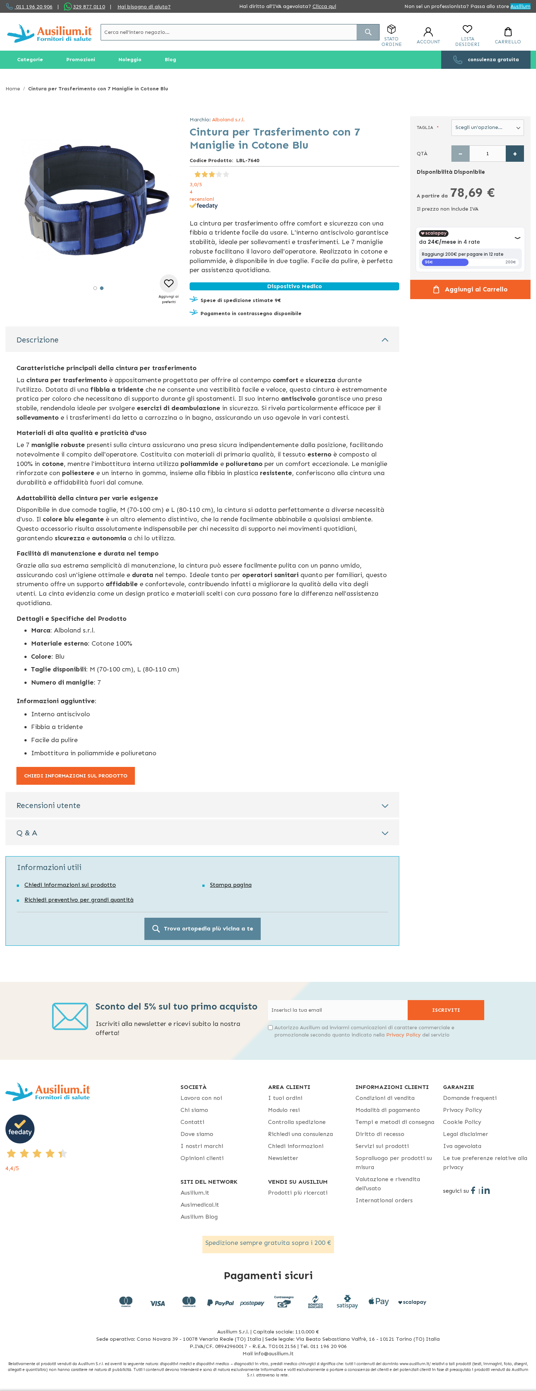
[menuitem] (30, 59)
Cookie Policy (462, 1121)
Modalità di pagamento (388, 1109)
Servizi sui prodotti (382, 1146)
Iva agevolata (462, 1146)
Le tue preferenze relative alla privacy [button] (485, 1163)
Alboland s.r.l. (228, 120)
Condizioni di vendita (385, 1097)
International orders (384, 1200)
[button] (29, 199)
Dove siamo (196, 1134)
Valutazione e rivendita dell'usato (388, 1184)
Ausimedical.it (199, 1204)
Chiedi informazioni (295, 1146)
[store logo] (49, 33)
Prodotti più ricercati (297, 1192)
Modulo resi (284, 1109)
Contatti (192, 1121)
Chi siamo (194, 1109)
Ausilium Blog (199, 1216)
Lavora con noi (201, 1097)
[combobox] (240, 32)
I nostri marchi (201, 1146)
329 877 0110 (89, 7)
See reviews (203, 174)
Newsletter (283, 1158)
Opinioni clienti (202, 1158)
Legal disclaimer (465, 1134)
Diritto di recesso (380, 1134)
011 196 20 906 (34, 7)
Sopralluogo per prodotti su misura (394, 1163)
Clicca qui (324, 6)
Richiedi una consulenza (300, 1134)
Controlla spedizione (297, 1121)
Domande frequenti (470, 1097)
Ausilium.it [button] (194, 1192)
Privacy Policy (403, 1035)
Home (12, 89)
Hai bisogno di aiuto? (144, 7)
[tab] (202, 339)
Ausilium (520, 6)
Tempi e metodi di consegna (395, 1121)
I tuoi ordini (285, 1097)
